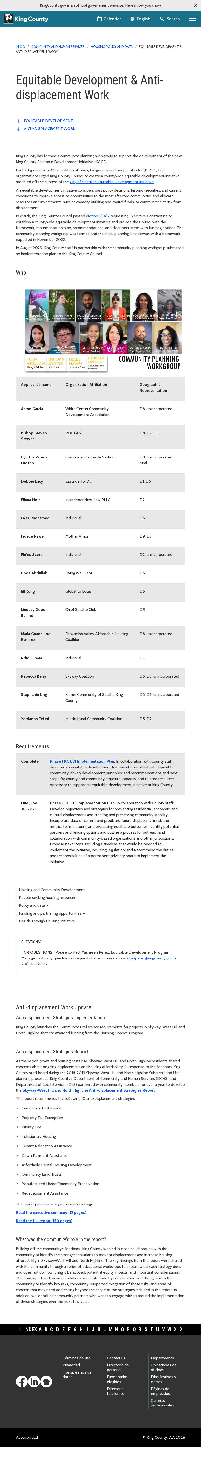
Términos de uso (77, 1358)
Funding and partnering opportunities (52, 913)
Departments (162, 1358)
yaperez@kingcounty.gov (152, 958)
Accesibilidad (27, 1437)
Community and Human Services (58, 47)
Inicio (20, 47)
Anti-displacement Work (49, 128)
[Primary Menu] (193, 19)
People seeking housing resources (49, 897)
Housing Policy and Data (112, 47)
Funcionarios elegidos (117, 1379)
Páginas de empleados (160, 1391)
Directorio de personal (118, 1367)
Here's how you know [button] (143, 5)
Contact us (116, 1358)
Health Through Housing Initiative (47, 921)
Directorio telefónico (115, 1391)
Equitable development (48, 120)
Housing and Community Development (52, 889)
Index (30, 1329)
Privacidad (71, 1365)
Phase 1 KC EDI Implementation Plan (82, 761)
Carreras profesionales (162, 1402)
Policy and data (34, 905)
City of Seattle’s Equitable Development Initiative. (112, 182)
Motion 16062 (98, 216)
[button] (195, 5)
